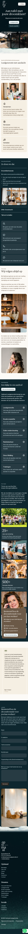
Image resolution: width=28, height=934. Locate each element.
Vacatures (4, 875)
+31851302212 (5, 859)
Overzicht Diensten (6, 886)
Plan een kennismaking (8, 389)
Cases (3, 871)
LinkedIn (3, 906)
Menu (22, 4)
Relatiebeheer (5, 893)
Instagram (4, 907)
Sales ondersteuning (6, 891)
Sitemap (3, 924)
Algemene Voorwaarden (7, 921)
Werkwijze (4, 867)
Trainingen (4, 897)
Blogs (2, 873)
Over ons (3, 869)
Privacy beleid (19, 921)
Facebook (4, 909)
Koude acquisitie (14, 26)
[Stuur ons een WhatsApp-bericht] (25, 931)
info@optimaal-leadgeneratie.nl (9, 857)
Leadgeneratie (14, 22)
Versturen (5, 784)
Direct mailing (4, 895)
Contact (3, 877)
